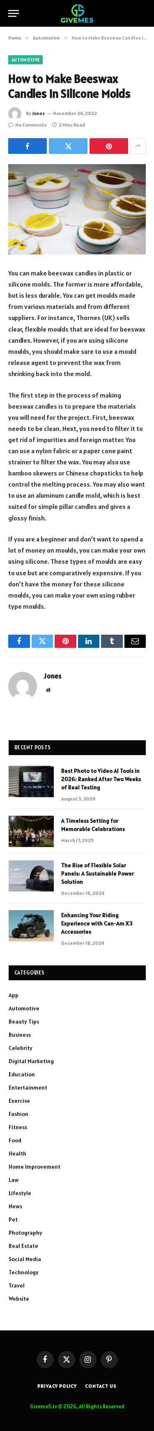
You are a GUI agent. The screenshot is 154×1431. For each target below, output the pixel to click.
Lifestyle (20, 1193)
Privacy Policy (57, 1386)
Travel (17, 1285)
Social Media (25, 1259)
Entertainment (28, 1087)
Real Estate (23, 1246)
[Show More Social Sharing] (138, 146)
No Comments (31, 125)
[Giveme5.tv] (77, 13)
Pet (13, 1219)
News (15, 1206)
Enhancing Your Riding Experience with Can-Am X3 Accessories (97, 923)
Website (19, 1298)
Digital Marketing (31, 1061)
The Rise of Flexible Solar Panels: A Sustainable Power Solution (97, 873)
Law (13, 1180)
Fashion (18, 1114)
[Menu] (13, 13)
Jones (38, 113)
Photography (25, 1232)
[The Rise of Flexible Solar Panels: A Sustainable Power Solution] (31, 876)
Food (15, 1140)
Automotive (25, 60)
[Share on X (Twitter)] (68, 146)
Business (20, 1034)
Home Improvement (34, 1166)
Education (22, 1074)
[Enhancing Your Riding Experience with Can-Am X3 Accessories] (31, 925)
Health (17, 1153)
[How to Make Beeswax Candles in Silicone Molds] (77, 209)
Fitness (18, 1127)
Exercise (19, 1100)
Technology (24, 1272)
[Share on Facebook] (27, 146)
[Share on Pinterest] (109, 146)
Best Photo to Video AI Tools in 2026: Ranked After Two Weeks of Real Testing (101, 779)
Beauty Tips (24, 1021)
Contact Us (100, 1386)
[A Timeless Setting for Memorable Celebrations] (31, 831)
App (13, 995)
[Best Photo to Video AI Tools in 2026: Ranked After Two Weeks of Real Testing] (31, 781)
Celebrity (20, 1048)
